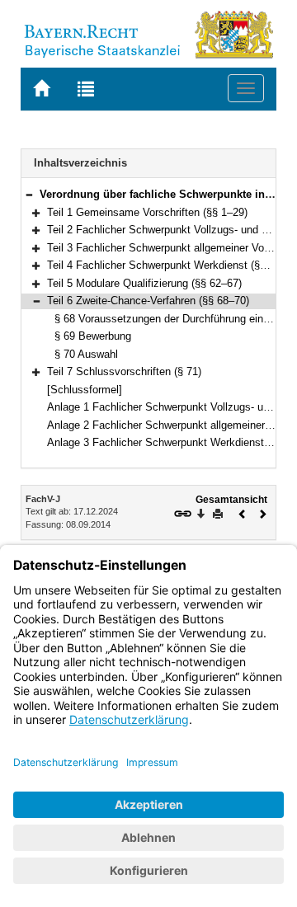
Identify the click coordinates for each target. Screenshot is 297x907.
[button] (29, 194)
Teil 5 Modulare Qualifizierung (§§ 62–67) (144, 283)
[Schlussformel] (84, 389)
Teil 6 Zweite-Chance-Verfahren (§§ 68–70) (148, 300)
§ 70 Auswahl (86, 354)
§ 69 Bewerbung (92, 336)
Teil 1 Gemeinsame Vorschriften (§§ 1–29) (147, 212)
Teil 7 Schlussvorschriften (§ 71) (124, 371)
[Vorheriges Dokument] (243, 512)
